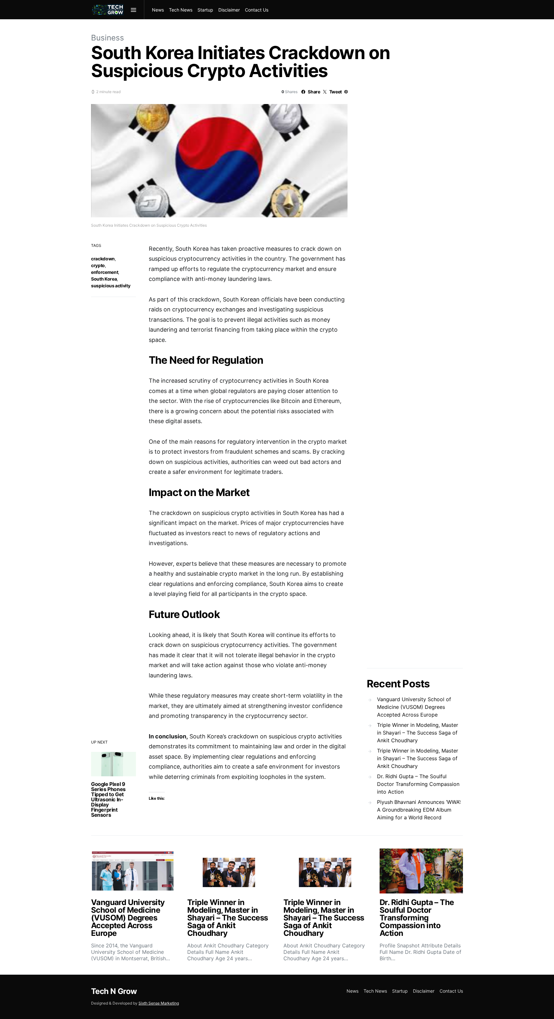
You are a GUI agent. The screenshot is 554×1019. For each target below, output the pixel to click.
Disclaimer (229, 10)
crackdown (103, 258)
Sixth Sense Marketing (158, 1003)
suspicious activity (110, 285)
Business (107, 37)
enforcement (104, 272)
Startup (205, 10)
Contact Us (256, 10)
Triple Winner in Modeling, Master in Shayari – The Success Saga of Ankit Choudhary (417, 733)
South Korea (104, 279)
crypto (98, 265)
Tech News (180, 10)
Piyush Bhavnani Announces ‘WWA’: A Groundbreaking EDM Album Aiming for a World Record (419, 810)
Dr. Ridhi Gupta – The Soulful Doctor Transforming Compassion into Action (418, 784)
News (158, 10)
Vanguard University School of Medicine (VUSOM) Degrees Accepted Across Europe (414, 707)
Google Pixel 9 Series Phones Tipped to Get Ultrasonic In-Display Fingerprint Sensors (108, 799)
